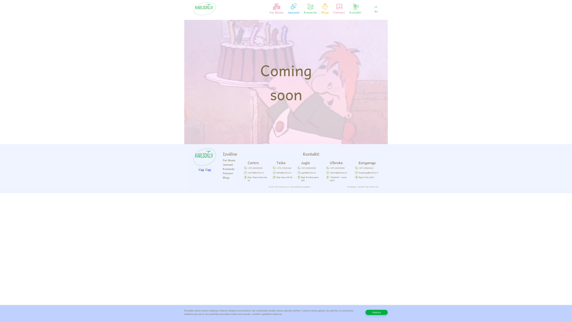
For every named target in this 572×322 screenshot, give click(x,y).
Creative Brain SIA (371, 187)
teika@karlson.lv (284, 172)
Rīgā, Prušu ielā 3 (366, 177)
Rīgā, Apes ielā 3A (284, 177)
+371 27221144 (283, 167)
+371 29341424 (366, 167)
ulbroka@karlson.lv (338, 172)
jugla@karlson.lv (308, 172)
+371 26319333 (255, 167)
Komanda (228, 169)
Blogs (226, 177)
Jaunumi (228, 164)
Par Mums (229, 160)
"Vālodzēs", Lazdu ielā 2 (338, 179)
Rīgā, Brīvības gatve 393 (310, 179)
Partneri (228, 173)
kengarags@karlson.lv (368, 172)
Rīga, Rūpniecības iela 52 (257, 179)
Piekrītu (376, 312)
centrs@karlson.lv (256, 172)
